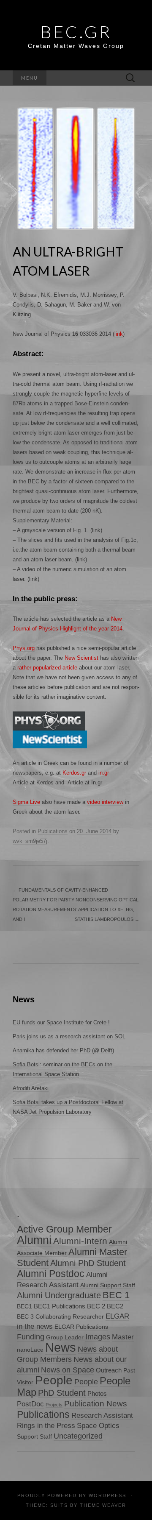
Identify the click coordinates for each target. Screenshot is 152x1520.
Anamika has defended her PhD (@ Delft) (63, 1050)
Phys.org (24, 648)
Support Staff (34, 1437)
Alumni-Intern (80, 1241)
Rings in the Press (46, 1426)
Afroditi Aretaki (31, 1088)
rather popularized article (47, 667)
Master (123, 1337)
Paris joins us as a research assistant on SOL (69, 1036)
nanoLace (30, 1350)
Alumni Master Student (72, 1257)
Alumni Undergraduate (59, 1295)
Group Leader (65, 1337)
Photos (97, 1393)
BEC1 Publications (59, 1306)
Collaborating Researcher (69, 1317)
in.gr (103, 773)
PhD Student (62, 1392)
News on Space (67, 1369)
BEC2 (115, 1306)
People (54, 1380)
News (60, 1347)
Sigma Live (26, 802)
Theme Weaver (103, 1505)
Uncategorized (78, 1435)
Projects (54, 1404)
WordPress (107, 1495)
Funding (30, 1336)
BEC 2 (96, 1306)
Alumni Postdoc (50, 1273)
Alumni (34, 1240)
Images (97, 1337)
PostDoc (30, 1404)
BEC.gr (76, 32)
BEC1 (24, 1306)
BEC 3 (25, 1317)
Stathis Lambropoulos (107, 919)
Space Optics (98, 1426)
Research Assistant (102, 1415)
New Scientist (81, 658)
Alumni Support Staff (107, 1285)
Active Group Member (64, 1229)
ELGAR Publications (81, 1327)
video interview (105, 802)
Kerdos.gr (74, 773)
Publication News (95, 1403)
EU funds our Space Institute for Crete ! (61, 1022)
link (118, 334)
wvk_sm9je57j (30, 841)
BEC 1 (116, 1295)
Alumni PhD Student (88, 1263)
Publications (53, 831)
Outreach (109, 1370)
